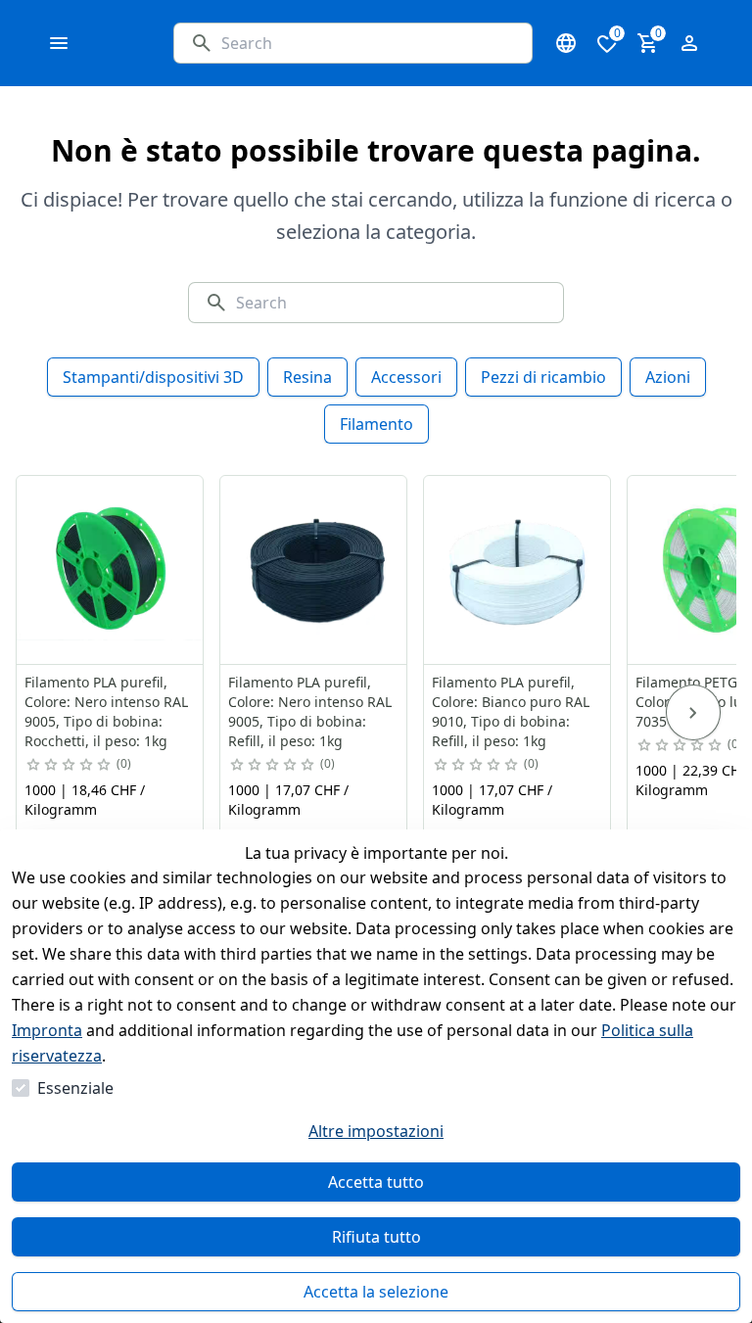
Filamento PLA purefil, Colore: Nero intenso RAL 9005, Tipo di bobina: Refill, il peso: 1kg (310, 711)
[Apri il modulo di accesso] (689, 43)
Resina (307, 377)
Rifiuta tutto (376, 1237)
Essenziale (75, 1088)
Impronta (47, 1030)
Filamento (376, 424)
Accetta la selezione (376, 1291)
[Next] (693, 713)
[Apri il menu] (58, 43)
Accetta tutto (376, 1182)
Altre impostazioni (376, 1131)
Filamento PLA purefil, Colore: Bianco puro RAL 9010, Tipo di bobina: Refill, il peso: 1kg (510, 711)
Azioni (667, 377)
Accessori (406, 377)
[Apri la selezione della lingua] (566, 43)
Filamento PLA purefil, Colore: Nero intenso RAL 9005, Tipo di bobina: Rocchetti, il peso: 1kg (106, 711)
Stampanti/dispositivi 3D (153, 377)
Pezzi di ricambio (543, 377)
